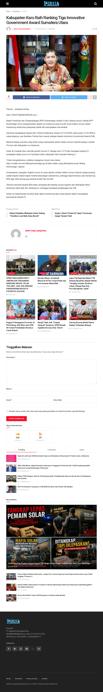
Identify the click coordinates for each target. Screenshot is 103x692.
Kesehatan (16, 11)
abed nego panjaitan (22, 29)
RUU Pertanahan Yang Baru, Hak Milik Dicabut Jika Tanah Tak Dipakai (45, 487)
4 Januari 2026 (75, 292)
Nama (9, 389)
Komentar (11, 357)
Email (9, 400)
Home (8, 11)
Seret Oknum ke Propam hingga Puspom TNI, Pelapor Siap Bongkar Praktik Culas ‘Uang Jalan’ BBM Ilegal (49, 563)
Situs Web (57, 400)
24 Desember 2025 (76, 328)
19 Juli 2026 (13, 566)
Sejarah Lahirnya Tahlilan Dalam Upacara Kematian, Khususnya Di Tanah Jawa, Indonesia (53, 456)
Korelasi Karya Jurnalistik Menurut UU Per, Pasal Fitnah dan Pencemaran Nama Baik (52, 281)
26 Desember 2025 (45, 331)
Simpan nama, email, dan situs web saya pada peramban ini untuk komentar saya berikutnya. (47, 411)
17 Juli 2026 (23, 590)
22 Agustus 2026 (24, 579)
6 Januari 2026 (44, 286)
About (8, 679)
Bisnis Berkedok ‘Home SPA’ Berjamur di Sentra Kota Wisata (41, 595)
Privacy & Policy (31, 679)
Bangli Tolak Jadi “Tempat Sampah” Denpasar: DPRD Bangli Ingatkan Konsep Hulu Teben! (51, 325)
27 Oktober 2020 (40, 29)
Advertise (18, 679)
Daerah (24, 11)
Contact (44, 679)
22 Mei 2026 (11, 294)
